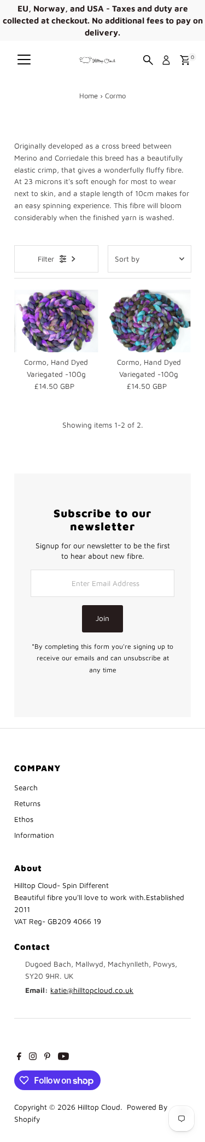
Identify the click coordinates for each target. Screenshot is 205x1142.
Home (88, 95)
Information (34, 835)
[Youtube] (63, 1057)
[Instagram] (32, 1057)
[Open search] (148, 60)
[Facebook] (19, 1057)
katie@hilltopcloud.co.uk (91, 990)
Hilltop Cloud (99, 1107)
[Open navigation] (24, 60)
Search (26, 787)
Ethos (23, 819)
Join (102, 618)
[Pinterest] (47, 1057)
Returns (27, 803)
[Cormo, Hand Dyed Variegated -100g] (56, 320)
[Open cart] (185, 60)
